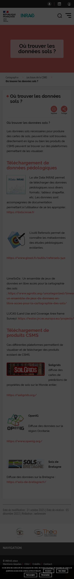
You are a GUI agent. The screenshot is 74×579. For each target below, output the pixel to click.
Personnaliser (45, 575)
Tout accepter (30, 575)
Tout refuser (62, 571)
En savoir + (48, 571)
